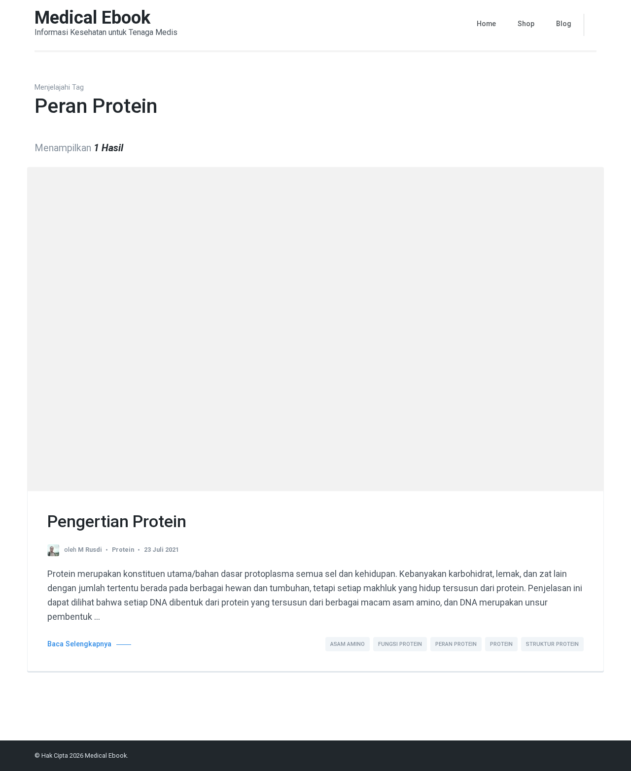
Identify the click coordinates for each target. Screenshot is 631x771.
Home (486, 24)
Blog (563, 24)
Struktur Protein (552, 644)
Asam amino (347, 644)
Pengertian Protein (116, 521)
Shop (526, 24)
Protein (123, 549)
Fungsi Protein (400, 644)
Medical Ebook (92, 17)
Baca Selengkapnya (79, 644)
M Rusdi (90, 549)
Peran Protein (456, 644)
